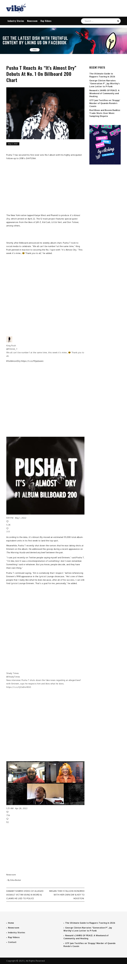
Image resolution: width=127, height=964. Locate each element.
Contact (12, 942)
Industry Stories (16, 20)
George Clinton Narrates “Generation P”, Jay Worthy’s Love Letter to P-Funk (104, 83)
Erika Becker (15, 880)
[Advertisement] (105, 200)
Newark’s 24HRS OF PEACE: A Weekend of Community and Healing (104, 93)
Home (11, 923)
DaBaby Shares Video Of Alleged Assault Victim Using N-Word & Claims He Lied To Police (24, 895)
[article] (45, 395)
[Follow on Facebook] (63, 53)
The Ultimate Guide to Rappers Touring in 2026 (90, 923)
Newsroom (32, 20)
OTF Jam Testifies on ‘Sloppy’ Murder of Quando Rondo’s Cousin (104, 103)
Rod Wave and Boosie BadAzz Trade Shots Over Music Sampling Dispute (104, 113)
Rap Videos (46, 20)
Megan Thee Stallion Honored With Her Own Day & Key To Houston (66, 895)
